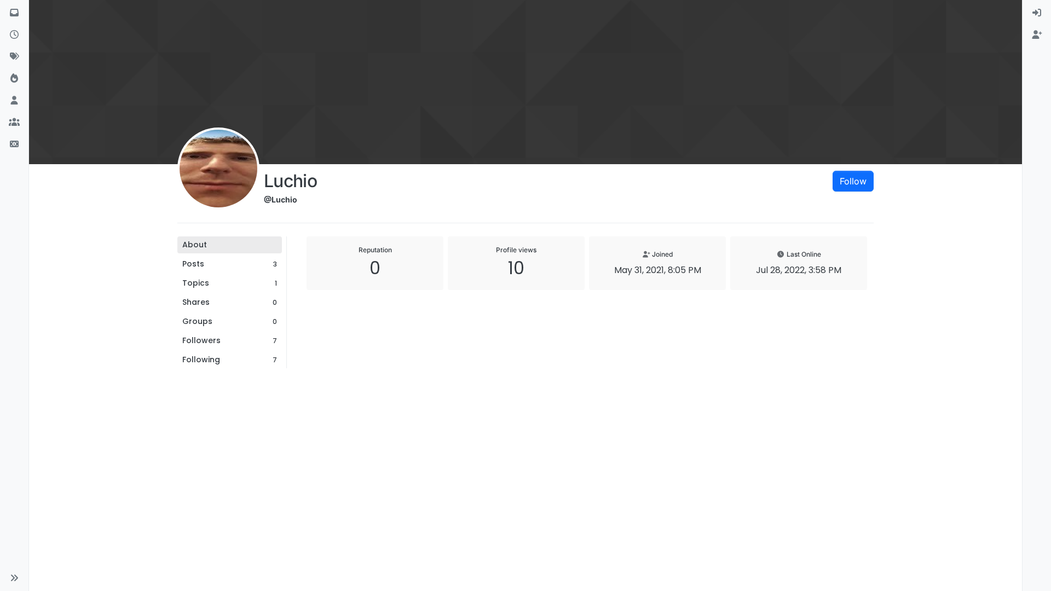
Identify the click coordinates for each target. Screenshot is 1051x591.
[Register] (1037, 35)
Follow (853, 181)
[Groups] (14, 122)
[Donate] (14, 144)
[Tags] (14, 57)
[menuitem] (1037, 13)
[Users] (14, 100)
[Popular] (14, 79)
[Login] (1037, 13)
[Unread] (14, 13)
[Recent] (14, 35)
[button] (14, 578)
